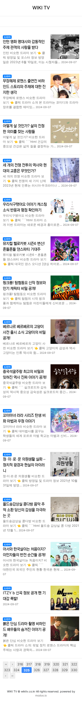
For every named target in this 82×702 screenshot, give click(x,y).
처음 (6, 664)
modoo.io (41, 695)
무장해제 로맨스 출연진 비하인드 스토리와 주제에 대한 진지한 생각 (24, 87)
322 (74, 664)
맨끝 (12, 676)
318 (38, 664)
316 (20, 664)
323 (7, 670)
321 (65, 664)
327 (46, 670)
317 (29, 664)
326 (37, 670)
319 (47, 664)
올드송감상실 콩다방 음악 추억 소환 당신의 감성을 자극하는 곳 (24, 510)
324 (16, 670)
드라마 (7, 37)
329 (65, 670)
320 (56, 664)
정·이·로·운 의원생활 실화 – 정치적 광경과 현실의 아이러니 (24, 465)
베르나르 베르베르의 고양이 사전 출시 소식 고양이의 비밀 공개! (24, 332)
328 (55, 670)
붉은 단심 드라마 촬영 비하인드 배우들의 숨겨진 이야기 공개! (24, 630)
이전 (12, 664)
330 (74, 670)
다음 (6, 676)
